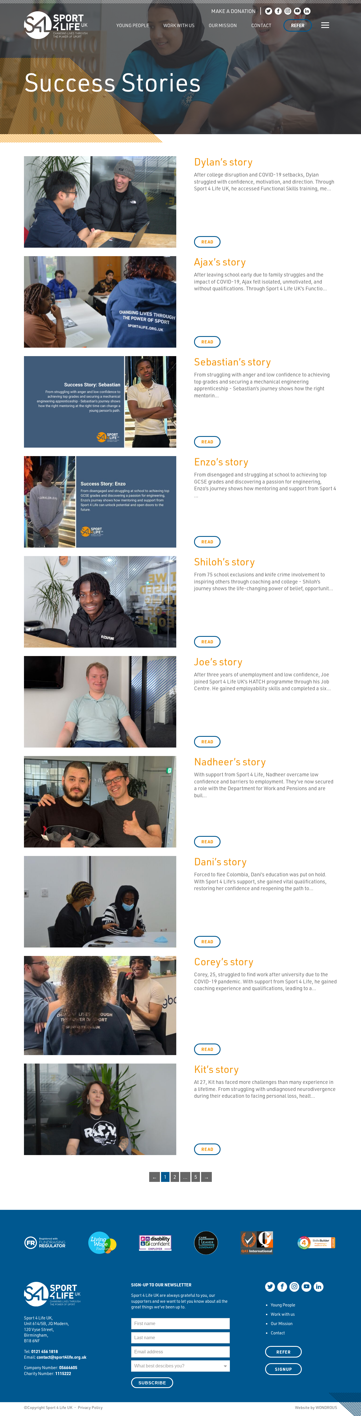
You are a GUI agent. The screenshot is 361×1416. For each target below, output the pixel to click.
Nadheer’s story (230, 761)
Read (207, 242)
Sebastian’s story (232, 361)
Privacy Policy (90, 1407)
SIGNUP (283, 1369)
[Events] (102, 22)
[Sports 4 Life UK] (52, 1297)
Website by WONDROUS (316, 1407)
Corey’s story (224, 961)
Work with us (178, 25)
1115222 (63, 1373)
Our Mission (223, 25)
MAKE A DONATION (233, 11)
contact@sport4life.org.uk (61, 1357)
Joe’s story (218, 661)
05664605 (68, 1367)
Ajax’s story (220, 261)
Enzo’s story (221, 461)
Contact (261, 25)
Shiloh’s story (224, 561)
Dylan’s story (223, 161)
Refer (297, 25)
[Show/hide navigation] (325, 25)
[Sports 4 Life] (55, 21)
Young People (132, 25)
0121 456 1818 (44, 1351)
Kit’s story (216, 1068)
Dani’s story (220, 861)
